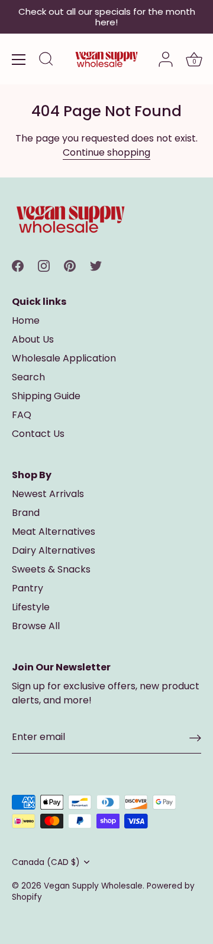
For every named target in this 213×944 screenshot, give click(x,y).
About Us (33, 339)
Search (28, 377)
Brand (26, 512)
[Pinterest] (70, 265)
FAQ (21, 415)
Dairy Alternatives (53, 550)
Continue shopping (106, 152)
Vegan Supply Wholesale (93, 886)
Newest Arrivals (48, 494)
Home (26, 320)
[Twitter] (96, 265)
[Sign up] (195, 738)
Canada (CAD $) (46, 862)
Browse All (36, 626)
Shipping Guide (46, 396)
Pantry (27, 588)
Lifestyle (31, 607)
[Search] (46, 61)
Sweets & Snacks (51, 569)
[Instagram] (44, 265)
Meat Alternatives (53, 531)
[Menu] (19, 60)
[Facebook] (18, 265)
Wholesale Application (64, 358)
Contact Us (38, 433)
